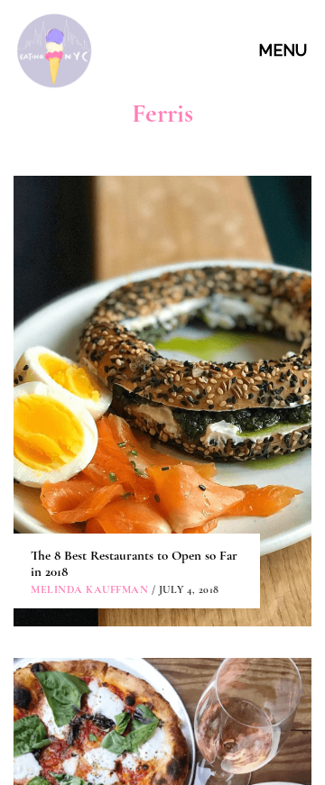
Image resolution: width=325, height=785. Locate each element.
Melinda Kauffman (89, 589)
